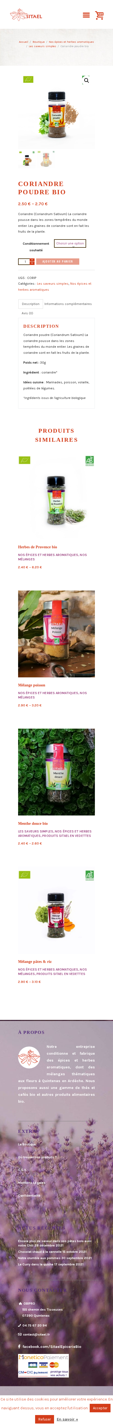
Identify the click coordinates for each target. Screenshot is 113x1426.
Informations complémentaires (68, 304)
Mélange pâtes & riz (35, 962)
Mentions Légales (32, 1183)
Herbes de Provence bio (37, 547)
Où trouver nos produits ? (37, 1157)
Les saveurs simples (42, 46)
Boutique (39, 42)
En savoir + (67, 1419)
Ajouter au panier (58, 261)
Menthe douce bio (33, 824)
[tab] (30, 304)
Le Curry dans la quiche (35, 1264)
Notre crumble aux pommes (39, 1258)
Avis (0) (27, 313)
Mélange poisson (31, 685)
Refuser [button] (44, 1419)
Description (30, 304)
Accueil (23, 42)
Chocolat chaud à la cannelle (40, 1252)
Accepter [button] (100, 1408)
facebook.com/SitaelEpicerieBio (51, 1346)
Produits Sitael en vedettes (66, 836)
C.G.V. (22, 1170)
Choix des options (56, 495)
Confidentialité (29, 1195)
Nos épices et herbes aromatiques (71, 42)
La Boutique (27, 1144)
